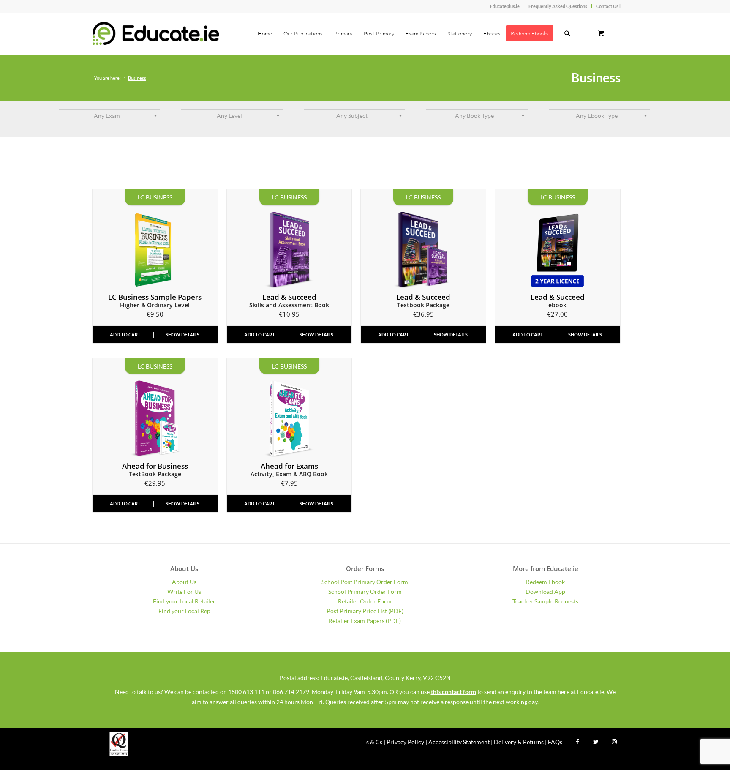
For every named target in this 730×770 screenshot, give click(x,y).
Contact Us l (608, 6)
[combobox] (109, 115)
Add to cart (125, 334)
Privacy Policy (405, 741)
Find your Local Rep (184, 610)
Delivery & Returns (519, 741)
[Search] (567, 33)
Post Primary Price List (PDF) (365, 610)
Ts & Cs (372, 741)
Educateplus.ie (505, 6)
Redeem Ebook (545, 581)
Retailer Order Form (365, 601)
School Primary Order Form (365, 591)
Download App (545, 591)
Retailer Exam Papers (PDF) (365, 620)
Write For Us (184, 591)
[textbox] (109, 116)
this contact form (453, 691)
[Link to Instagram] (614, 741)
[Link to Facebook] (577, 741)
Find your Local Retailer (184, 601)
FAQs (555, 741)
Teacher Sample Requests (545, 601)
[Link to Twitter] (595, 741)
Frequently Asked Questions (557, 6)
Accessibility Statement (459, 741)
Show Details (182, 334)
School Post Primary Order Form (364, 581)
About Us (184, 581)
